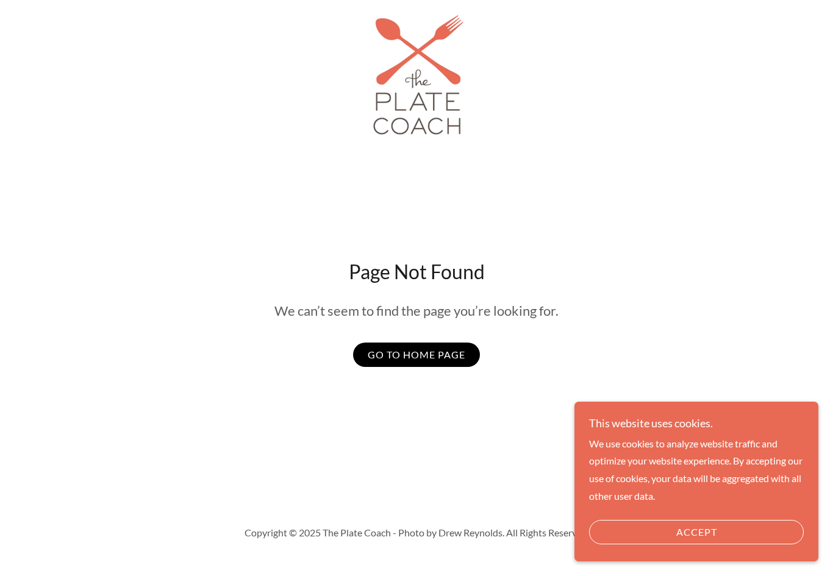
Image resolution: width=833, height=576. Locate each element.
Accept (696, 532)
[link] (416, 74)
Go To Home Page (416, 354)
